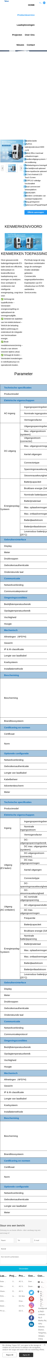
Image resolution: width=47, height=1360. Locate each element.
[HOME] (6, 1)
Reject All (9, 1355)
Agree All (26, 1355)
